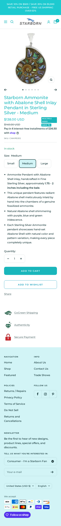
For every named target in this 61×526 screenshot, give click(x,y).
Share (7, 294)
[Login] (48, 21)
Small (10, 163)
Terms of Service (14, 403)
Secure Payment (24, 337)
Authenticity (22, 324)
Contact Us (41, 368)
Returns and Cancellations (13, 419)
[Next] (55, 90)
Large (44, 163)
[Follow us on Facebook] (38, 394)
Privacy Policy (13, 397)
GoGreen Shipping (26, 312)
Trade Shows (42, 375)
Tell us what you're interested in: (26, 453)
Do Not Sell (11, 410)
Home (8, 362)
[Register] (52, 472)
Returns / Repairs (15, 391)
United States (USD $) (18, 486)
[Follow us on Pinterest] (53, 394)
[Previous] (5, 90)
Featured (10, 375)
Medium (27, 163)
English (42, 486)
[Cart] (55, 21)
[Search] (12, 21)
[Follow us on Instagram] (45, 394)
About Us (40, 362)
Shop (7, 368)
